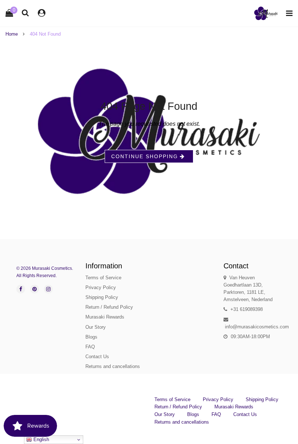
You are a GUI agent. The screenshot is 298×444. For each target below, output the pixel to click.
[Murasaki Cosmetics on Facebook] (20, 289)
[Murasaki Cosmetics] (266, 13)
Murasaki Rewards (104, 317)
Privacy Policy (100, 287)
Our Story (95, 327)
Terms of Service (103, 277)
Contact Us (97, 356)
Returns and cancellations (112, 366)
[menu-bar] (287, 13)
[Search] (25, 12)
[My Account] (41, 13)
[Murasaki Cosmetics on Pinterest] (34, 289)
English (40, 439)
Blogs (91, 337)
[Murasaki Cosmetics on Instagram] (48, 289)
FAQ (90, 346)
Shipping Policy (101, 297)
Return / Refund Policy (109, 307)
